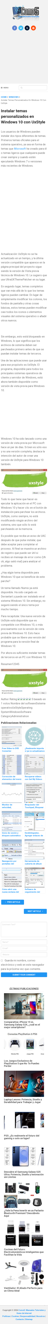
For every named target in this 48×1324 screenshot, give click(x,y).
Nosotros (40, 1316)
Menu (6, 88)
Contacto (20, 1319)
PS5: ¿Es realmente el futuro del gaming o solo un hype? (21, 1137)
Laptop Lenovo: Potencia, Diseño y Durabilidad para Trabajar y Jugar (23, 1101)
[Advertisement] (24, 59)
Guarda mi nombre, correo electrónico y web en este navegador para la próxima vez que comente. (22, 965)
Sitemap (28, 1319)
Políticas (6, 1316)
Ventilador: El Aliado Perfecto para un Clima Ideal (23, 1289)
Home (4, 97)
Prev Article (13, 902)
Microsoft (20, 148)
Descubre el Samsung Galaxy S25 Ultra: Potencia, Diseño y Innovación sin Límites (24, 1174)
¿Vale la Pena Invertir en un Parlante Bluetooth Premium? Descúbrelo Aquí (24, 1213)
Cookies (15, 1316)
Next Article (34, 911)
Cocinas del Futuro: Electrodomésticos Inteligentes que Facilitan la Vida (24, 1252)
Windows (14, 97)
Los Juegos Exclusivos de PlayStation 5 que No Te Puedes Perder (21, 1063)
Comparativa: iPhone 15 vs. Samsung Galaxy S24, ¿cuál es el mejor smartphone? (22, 1025)
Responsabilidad (28, 1316)
